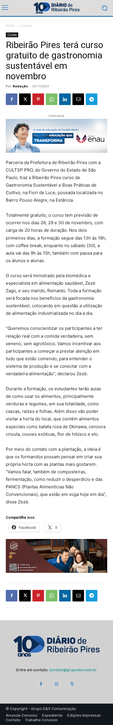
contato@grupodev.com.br (73, 670)
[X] (25, 99)
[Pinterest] (38, 99)
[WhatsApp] (51, 99)
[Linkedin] (65, 99)
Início (10, 25)
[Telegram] (91, 99)
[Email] (78, 99)
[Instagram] (56, 684)
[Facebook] (11, 99)
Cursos (26, 25)
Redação (20, 86)
